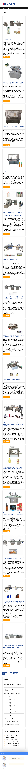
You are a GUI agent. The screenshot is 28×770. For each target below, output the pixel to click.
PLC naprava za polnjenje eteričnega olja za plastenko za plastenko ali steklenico (13, 602)
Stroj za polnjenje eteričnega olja (12, 696)
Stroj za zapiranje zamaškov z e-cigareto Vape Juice (13, 127)
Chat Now (13, 766)
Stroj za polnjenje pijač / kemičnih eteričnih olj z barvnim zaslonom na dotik (13, 380)
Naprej (15, 673)
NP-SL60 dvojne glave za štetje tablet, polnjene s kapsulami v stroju (12, 38)
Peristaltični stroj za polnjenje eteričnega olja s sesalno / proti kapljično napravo (13, 557)
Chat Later (20, 766)
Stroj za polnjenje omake (10, 715)
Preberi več (6, 56)
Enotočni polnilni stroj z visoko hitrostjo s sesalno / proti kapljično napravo (13, 646)
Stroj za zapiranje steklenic (11, 721)
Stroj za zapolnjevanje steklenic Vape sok (13, 171)
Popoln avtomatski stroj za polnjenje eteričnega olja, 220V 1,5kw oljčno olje (13, 467)
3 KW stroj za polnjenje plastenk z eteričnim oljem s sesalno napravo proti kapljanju (13, 424)
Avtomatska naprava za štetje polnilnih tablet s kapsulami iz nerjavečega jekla (13, 83)
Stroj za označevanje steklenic (11, 724)
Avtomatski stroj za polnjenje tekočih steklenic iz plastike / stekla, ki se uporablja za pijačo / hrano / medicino (12, 214)
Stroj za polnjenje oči (9, 700)
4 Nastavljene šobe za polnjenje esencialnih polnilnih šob (11, 260)
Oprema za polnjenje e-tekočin (12, 693)
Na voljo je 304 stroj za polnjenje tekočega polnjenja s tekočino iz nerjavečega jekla (14, 297)
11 (11, 673)
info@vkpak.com (15, 745)
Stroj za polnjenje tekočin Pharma (12, 712)
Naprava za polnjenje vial (10, 718)
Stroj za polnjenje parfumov (11, 709)
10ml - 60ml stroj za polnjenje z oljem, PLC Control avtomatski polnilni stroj (14, 336)
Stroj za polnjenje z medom (11, 703)
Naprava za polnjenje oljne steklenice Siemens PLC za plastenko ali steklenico (13, 513)
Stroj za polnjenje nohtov (10, 706)
